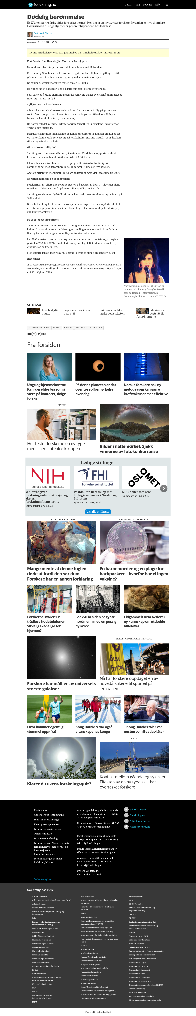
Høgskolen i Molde (40, 947)
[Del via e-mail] (43, 334)
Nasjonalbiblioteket (89, 917)
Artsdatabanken (39, 904)
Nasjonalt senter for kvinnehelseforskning (99, 935)
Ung (137, 4)
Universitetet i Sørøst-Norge (141, 981)
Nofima (84, 945)
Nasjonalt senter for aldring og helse (96, 928)
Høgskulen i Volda (40, 955)
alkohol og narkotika (89, 328)
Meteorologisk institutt (42, 984)
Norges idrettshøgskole (91, 972)
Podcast (147, 4)
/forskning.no (137, 815)
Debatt (128, 4)
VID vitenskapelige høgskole (141, 996)
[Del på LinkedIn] (39, 334)
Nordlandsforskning (89, 953)
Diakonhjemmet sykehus (43, 908)
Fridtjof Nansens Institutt (43, 936)
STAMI (132, 932)
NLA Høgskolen (87, 896)
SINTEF (132, 918)
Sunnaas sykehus (136, 943)
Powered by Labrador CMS (98, 1012)
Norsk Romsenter (88, 983)
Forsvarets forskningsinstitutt (45, 928)
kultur (68, 328)
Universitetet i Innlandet (139, 970)
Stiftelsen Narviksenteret (139, 940)
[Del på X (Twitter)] (34, 334)
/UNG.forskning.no (140, 821)
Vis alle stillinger (98, 511)
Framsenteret (38, 932)
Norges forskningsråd (90, 964)
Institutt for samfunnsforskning (46, 966)
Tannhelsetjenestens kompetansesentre (146, 951)
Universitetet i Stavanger (139, 977)
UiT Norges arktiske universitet (142, 959)
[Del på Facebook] (29, 334)
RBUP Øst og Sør (136, 904)
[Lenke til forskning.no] (73, 3)
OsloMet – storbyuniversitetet (93, 998)
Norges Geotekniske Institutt (93, 957)
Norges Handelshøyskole (91, 961)
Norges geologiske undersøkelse (95, 968)
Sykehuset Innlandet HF (139, 947)
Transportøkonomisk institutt (142, 955)
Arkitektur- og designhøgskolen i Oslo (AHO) (51, 900)
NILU (34, 1002)
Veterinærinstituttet (137, 992)
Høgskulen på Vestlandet (43, 959)
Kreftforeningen (39, 974)
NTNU (83, 913)
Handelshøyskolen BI (41, 940)
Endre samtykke (42, 879)
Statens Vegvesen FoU (138, 936)
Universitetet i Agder (138, 962)
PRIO (131, 900)
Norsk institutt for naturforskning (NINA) (98, 991)
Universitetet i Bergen (138, 966)
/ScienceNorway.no (140, 826)
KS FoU (35, 970)
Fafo (34, 918)
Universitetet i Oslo (137, 974)
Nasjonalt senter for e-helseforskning (97, 931)
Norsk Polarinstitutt (89, 976)
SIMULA (132, 914)
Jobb (157, 4)
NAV (34, 988)
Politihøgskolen (136, 896)
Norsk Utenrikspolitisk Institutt (94, 987)
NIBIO (34, 991)
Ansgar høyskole (39, 896)
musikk (57, 328)
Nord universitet (87, 949)
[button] (32, 488)
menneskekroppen (39, 328)
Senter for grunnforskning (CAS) (143, 922)
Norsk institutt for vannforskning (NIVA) (98, 994)
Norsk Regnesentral (89, 979)
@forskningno (138, 809)
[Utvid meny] (167, 4)
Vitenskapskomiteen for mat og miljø (145, 1000)
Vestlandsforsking (137, 989)
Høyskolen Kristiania (41, 962)
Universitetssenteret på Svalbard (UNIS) (146, 985)
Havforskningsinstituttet (43, 943)
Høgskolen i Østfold (40, 951)
